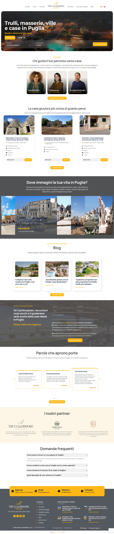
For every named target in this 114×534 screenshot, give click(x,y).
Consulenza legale (82, 7)
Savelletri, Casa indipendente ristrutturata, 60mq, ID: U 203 (92, 139)
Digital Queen (57, 532)
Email (40, 490)
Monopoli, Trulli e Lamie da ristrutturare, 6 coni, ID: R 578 (97, 518)
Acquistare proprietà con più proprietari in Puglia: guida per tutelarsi (86, 281)
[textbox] (13, 45)
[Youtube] (23, 516)
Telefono (65, 490)
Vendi (34, 7)
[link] (8, 215)
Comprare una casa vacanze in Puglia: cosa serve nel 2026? (24, 281)
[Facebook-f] (14, 516)
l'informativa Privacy (68, 323)
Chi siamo (70, 7)
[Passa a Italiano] (101, 7)
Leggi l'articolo (19, 287)
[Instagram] (17, 516)
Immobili (27, 7)
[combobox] (18, 45)
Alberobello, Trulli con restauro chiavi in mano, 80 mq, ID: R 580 (17, 139)
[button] (14, 379)
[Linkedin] (20, 516)
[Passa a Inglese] (104, 7)
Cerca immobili (101, 44)
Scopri (29, 159)
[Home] (56, 5)
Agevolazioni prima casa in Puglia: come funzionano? (56, 280)
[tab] (10, 38)
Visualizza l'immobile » (67, 512)
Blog (92, 7)
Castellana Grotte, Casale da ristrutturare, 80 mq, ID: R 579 (54, 139)
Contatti (42, 7)
